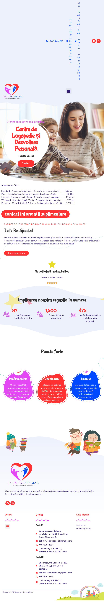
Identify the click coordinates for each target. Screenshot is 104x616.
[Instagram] (99, 41)
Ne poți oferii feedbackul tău (52, 271)
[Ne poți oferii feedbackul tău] (52, 264)
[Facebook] (94, 41)
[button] (69, 91)
